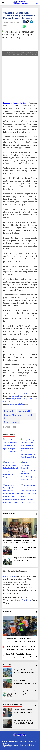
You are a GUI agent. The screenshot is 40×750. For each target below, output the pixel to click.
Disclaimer (5, 747)
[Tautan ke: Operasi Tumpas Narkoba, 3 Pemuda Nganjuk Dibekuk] (7, 712)
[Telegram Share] (31, 21)
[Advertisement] (20, 80)
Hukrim (5, 25)
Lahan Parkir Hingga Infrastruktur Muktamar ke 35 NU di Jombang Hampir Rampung (25, 682)
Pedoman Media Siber (27, 745)
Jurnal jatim (9, 576)
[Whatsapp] (24, 26)
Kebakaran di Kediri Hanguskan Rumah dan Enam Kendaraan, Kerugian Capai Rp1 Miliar (21, 647)
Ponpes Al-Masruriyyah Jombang (19, 416)
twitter (11, 404)
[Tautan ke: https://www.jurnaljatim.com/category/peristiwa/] (36, 612)
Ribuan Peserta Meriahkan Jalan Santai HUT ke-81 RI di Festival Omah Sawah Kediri (25, 548)
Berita (24, 741)
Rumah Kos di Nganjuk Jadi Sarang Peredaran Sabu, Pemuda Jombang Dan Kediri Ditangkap (11, 501)
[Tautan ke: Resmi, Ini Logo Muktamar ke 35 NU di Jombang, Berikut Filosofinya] (7, 693)
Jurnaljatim (16, 396)
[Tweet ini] (27, 21)
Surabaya (26, 600)
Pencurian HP (24, 410)
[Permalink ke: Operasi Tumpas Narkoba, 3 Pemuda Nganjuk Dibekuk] (11, 442)
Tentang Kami (7, 745)
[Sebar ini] (24, 21)
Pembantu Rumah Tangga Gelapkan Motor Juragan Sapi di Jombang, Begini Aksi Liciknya (28, 501)
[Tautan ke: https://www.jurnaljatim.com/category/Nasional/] (36, 665)
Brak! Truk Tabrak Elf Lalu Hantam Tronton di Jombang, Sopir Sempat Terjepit (21, 655)
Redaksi (16, 745)
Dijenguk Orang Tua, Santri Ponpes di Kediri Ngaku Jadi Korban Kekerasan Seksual (29, 455)
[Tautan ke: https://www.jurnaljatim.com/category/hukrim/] (36, 704)
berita (24, 393)
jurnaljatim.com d (17, 398)
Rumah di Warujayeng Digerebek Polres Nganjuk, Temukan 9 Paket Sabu (28, 478)
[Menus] (3, 2)
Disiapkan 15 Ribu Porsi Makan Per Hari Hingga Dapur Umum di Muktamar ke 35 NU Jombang (25, 671)
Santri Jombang (11, 421)
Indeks (12, 747)
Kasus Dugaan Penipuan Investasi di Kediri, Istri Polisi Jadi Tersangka (10, 475)
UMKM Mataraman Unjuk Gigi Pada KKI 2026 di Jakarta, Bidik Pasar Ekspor (19, 541)
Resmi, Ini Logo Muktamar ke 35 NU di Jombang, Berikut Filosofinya (25, 692)
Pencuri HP (9, 410)
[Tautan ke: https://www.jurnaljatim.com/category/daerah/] (36, 514)
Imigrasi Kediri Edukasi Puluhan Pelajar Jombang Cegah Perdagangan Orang (25, 559)
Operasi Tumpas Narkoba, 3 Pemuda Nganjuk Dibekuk (10, 450)
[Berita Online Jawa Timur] (20, 2)
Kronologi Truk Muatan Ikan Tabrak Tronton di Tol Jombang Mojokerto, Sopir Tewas (21, 640)
